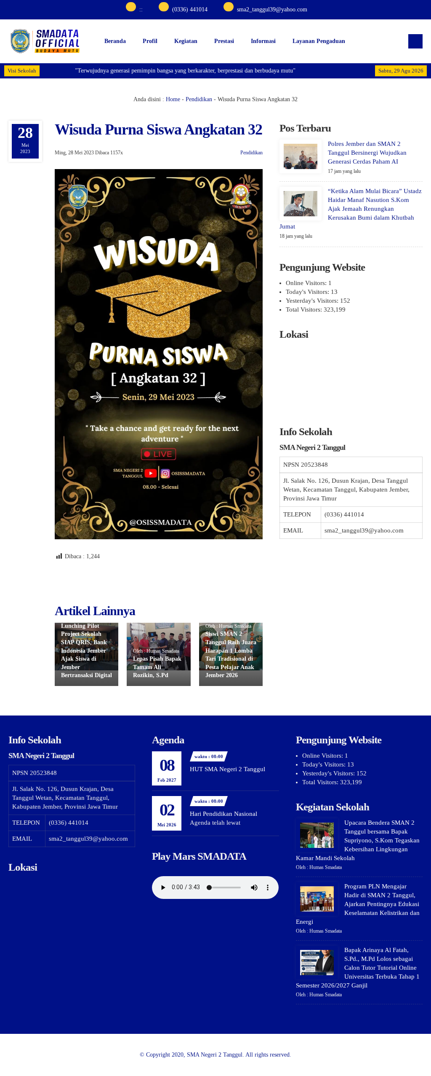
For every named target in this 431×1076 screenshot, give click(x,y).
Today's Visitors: (308, 291)
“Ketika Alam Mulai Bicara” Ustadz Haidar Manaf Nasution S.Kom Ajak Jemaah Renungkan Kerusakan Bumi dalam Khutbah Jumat (350, 209)
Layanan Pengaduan (319, 41)
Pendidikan (199, 99)
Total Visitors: (305, 309)
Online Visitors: (307, 283)
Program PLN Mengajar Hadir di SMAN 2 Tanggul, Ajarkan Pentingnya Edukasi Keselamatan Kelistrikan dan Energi (358, 904)
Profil (150, 41)
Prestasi (224, 41)
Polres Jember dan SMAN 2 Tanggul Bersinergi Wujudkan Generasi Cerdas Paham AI (367, 152)
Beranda (115, 41)
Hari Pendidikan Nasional (223, 813)
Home (173, 99)
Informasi (263, 41)
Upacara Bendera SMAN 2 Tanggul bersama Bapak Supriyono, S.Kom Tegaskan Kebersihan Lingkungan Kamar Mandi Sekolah (358, 840)
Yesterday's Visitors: (313, 300)
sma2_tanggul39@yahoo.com (272, 9)
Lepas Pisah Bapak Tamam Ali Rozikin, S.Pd (157, 667)
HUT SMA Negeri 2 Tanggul (227, 769)
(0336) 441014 (190, 9)
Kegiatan (185, 41)
